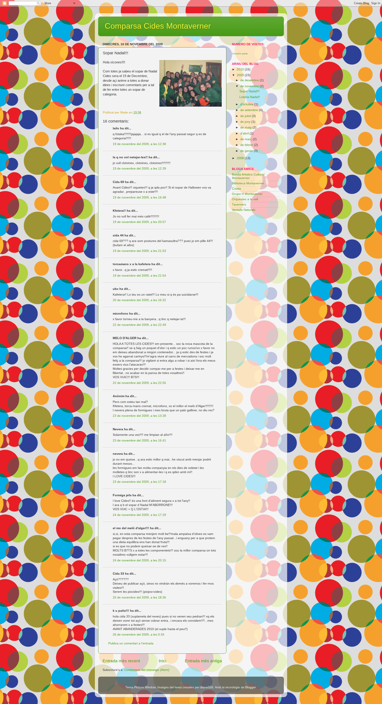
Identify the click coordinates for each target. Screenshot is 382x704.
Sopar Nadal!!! (249, 91)
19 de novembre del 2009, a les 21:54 (139, 275)
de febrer (247, 145)
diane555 (206, 687)
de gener (247, 151)
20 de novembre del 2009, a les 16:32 (139, 300)
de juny (245, 121)
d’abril (245, 133)
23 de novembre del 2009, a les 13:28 (139, 415)
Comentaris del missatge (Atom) (146, 670)
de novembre (250, 86)
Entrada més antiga (203, 661)
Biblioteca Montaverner (248, 183)
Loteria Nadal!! (249, 97)
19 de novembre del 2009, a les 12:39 (139, 168)
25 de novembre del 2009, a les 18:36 (139, 597)
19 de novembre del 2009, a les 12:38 (139, 144)
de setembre (249, 110)
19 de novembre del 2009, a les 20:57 (139, 222)
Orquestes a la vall (245, 199)
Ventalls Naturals (243, 209)
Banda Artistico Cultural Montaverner (248, 176)
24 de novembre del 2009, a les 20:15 (139, 560)
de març (246, 139)
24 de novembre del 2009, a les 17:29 (139, 515)
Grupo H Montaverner (247, 194)
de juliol (246, 116)
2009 (241, 75)
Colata (236, 188)
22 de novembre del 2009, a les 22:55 (139, 383)
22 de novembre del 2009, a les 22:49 (139, 325)
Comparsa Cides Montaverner (158, 25)
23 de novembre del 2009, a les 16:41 (139, 440)
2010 (241, 69)
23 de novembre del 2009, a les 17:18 (139, 481)
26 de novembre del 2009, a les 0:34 (138, 634)
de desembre (250, 80)
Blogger (250, 687)
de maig (246, 127)
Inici (162, 661)
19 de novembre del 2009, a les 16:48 (139, 197)
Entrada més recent (121, 661)
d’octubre (247, 104)
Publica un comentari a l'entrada (130, 643)
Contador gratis (240, 53)
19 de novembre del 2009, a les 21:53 (139, 251)
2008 (241, 158)
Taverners (239, 204)
